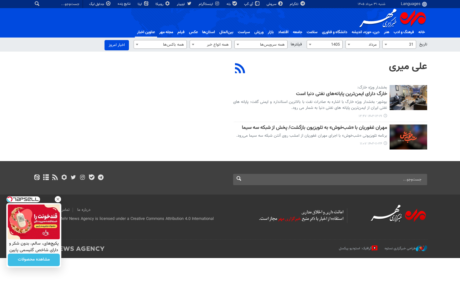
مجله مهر (166, 32)
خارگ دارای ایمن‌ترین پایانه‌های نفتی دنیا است (341, 94)
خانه (421, 32)
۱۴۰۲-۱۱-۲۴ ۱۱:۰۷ (371, 143)
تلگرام (294, 4)
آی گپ (249, 4)
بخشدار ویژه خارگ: (372, 87)
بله (229, 4)
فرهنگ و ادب (404, 32)
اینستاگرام (206, 4)
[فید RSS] (55, 178)
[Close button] (58, 199)
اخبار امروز (117, 45)
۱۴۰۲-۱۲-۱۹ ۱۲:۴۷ (370, 116)
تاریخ (423, 44)
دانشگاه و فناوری (334, 32)
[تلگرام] (101, 178)
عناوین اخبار (146, 32)
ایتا (140, 4)
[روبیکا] (64, 178)
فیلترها (296, 44)
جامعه (297, 32)
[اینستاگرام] (82, 178)
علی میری (408, 66)
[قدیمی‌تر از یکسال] (408, 97)
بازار (271, 32)
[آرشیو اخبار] (46, 178)
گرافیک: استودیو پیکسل (355, 248)
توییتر (181, 4)
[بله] (91, 178)
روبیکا (160, 4)
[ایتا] (37, 178)
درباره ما (83, 210)
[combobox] (399, 44)
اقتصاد (283, 32)
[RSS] (240, 69)
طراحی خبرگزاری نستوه (400, 248)
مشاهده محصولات (34, 259)
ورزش (258, 32)
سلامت (312, 32)
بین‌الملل (226, 32)
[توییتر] (73, 178)
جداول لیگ (97, 4)
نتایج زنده (124, 4)
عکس (193, 32)
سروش (272, 4)
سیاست (244, 32)
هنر (386, 32)
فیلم (181, 32)
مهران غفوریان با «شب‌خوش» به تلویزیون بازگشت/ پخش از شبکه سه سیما (314, 128)
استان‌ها (208, 32)
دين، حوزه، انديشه (366, 32)
